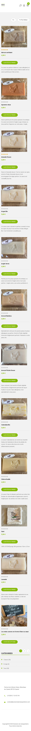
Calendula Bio (5, 425)
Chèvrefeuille (5, 479)
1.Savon (5, 659)
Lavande (4, 579)
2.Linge (5, 664)
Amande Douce (6, 157)
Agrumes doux (6, 105)
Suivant (28, 650)
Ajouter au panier (10, 62)
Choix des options (9, 642)
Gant (2, 531)
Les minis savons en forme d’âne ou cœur (15, 631)
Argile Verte (5, 264)
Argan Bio (4, 211)
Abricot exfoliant (6, 52)
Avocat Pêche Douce (8, 370)
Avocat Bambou (6, 316)
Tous (4, 668)
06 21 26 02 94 (14, 695)
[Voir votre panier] (28, 6)
